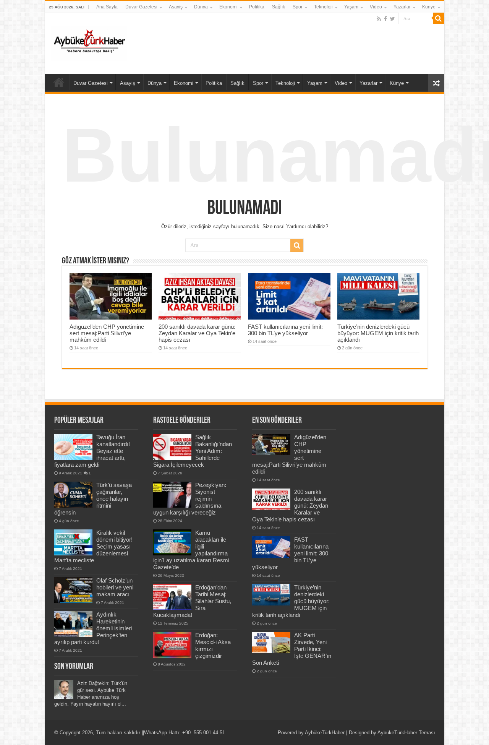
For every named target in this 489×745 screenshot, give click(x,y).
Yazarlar (402, 7)
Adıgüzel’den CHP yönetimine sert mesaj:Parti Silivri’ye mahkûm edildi (107, 333)
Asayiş (176, 7)
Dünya (201, 7)
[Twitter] (392, 18)
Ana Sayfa (107, 7)
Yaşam (351, 7)
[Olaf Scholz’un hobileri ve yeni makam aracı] (73, 590)
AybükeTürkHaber (325, 732)
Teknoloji (323, 7)
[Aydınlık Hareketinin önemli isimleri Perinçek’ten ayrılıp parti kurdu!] (73, 624)
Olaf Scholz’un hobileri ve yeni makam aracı (114, 587)
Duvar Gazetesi (141, 7)
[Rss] (379, 18)
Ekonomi (228, 7)
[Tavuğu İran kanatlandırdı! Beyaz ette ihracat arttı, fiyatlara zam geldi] (73, 447)
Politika (256, 7)
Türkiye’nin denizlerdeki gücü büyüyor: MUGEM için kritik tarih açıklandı (378, 333)
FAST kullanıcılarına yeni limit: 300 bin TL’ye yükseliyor (285, 329)
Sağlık (278, 7)
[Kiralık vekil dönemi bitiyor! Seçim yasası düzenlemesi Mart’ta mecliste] (73, 542)
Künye (429, 7)
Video (376, 7)
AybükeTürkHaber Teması (406, 732)
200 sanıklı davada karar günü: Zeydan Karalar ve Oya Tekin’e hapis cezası (197, 333)
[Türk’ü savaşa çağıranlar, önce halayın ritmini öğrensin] (73, 495)
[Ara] (438, 18)
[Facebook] (385, 18)
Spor (298, 7)
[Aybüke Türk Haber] (89, 42)
